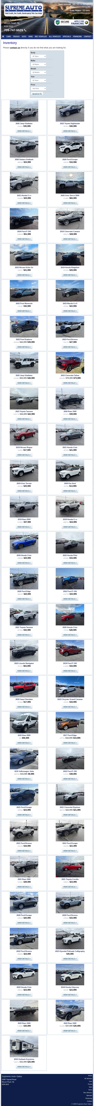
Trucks (16, 36)
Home (90, 1075)
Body (33, 53)
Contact (87, 36)
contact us (15, 48)
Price (33, 85)
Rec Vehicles (41, 36)
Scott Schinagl (64, 4)
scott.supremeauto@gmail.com (80, 7)
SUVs (24, 36)
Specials (67, 36)
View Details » (24, 131)
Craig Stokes (75, 11)
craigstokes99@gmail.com (81, 13)
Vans (30, 36)
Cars (8, 36)
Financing (77, 36)
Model (33, 69)
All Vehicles (55, 36)
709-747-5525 (14, 30)
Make (33, 60)
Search (36, 94)
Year (33, 77)
